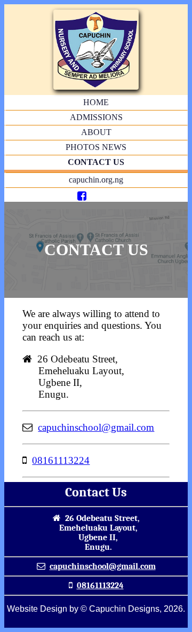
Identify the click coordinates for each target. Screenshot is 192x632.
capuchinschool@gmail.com (96, 427)
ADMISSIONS (96, 117)
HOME (96, 102)
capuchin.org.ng (96, 179)
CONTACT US (96, 162)
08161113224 (61, 460)
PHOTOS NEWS (96, 147)
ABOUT (96, 132)
